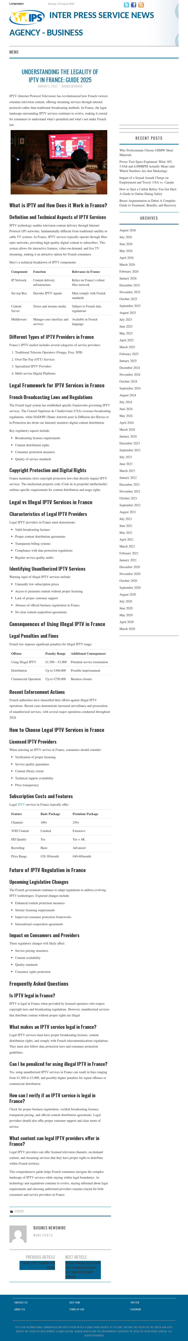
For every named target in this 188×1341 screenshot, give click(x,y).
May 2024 (126, 415)
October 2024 (128, 381)
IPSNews (19, 1211)
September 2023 (130, 450)
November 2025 (129, 292)
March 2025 (127, 347)
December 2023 (129, 443)
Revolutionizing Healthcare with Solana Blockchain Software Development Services (82, 1270)
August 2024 (127, 395)
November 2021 (129, 491)
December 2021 (129, 484)
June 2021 (126, 525)
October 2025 (128, 299)
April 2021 (126, 539)
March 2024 (127, 429)
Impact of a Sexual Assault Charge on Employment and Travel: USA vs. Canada (146, 179)
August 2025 (127, 312)
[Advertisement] (149, 96)
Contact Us (21, 1302)
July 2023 (125, 457)
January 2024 (128, 436)
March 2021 (127, 546)
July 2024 (125, 402)
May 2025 (126, 333)
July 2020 (125, 601)
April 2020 (126, 622)
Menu (14, 52)
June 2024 (126, 409)
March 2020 (127, 629)
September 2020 (130, 587)
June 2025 (126, 326)
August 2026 (127, 230)
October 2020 (128, 580)
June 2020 (126, 608)
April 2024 (126, 422)
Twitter (134, 1302)
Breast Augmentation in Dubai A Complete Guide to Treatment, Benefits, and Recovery (147, 202)
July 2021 (125, 519)
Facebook (135, 1309)
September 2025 (130, 306)
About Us (19, 1309)
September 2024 (130, 388)
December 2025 (129, 285)
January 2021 (128, 560)
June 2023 (126, 464)
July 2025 (125, 319)
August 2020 (127, 594)
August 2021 (127, 512)
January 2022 (128, 477)
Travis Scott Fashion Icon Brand (38, 1265)
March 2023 (127, 470)
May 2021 (126, 532)
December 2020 (129, 567)
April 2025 (126, 340)
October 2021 (128, 498)
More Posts (43, 1235)
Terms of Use (76, 1309)
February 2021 (128, 553)
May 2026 (126, 251)
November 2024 (129, 374)
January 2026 (128, 278)
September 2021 (130, 505)
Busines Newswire (72, 86)
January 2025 (128, 361)
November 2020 (129, 574)
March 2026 (127, 264)
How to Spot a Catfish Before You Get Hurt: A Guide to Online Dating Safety (148, 191)
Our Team (74, 1302)
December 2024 (129, 367)
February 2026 (128, 271)
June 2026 (126, 244)
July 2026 (125, 237)
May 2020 (126, 615)
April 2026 (126, 257)
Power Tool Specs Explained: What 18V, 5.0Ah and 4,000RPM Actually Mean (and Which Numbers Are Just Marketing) (146, 166)
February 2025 (128, 354)
